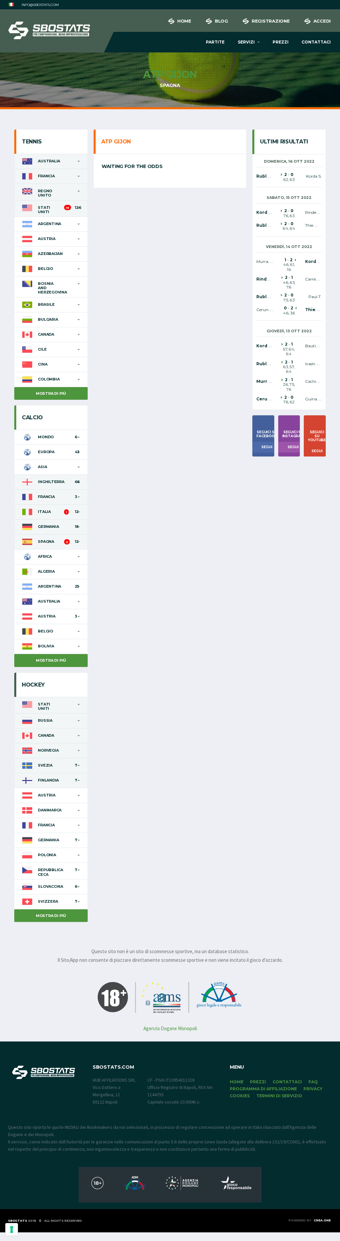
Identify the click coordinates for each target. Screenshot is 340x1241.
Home (184, 21)
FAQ (313, 1081)
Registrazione (271, 21)
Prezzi (281, 42)
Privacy (312, 1088)
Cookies (240, 1095)
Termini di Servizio (279, 1095)
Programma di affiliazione (263, 1088)
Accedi (322, 21)
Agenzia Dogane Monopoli (170, 1028)
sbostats (17, 1220)
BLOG (221, 21)
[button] (11, 4)
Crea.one (322, 1220)
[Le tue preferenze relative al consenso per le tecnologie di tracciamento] (11, 1229)
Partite (215, 42)
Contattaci (316, 42)
